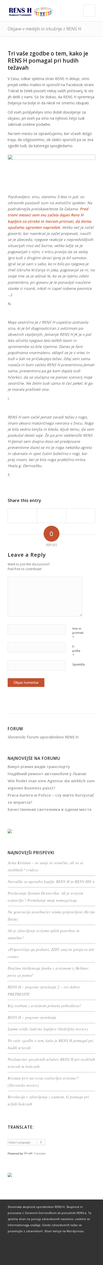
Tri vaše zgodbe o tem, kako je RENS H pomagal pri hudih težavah (48, 61)
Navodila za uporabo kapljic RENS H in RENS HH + (51, 881)
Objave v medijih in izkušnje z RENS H (44, 29)
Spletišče (78, 664)
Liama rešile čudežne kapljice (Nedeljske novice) (48, 1028)
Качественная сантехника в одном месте (50, 809)
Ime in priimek (77, 633)
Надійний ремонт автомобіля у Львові (47, 773)
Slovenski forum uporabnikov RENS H (43, 737)
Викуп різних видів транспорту (39, 766)
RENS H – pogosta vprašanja (32, 1017)
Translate (40, 1153)
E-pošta (76, 651)
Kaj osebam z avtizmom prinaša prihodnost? (44, 1005)
